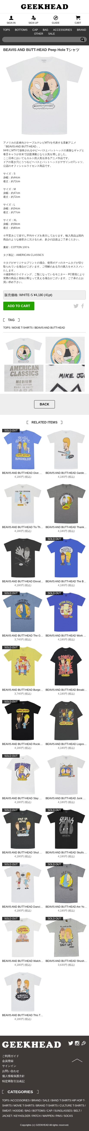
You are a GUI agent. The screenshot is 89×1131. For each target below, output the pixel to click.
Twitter (76, 312)
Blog (83, 1049)
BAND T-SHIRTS (61, 1100)
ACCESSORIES (62, 29)
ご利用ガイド (10, 1056)
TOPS (6, 29)
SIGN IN (11, 23)
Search (82, 45)
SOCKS (68, 1115)
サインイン (9, 1066)
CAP (35, 29)
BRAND (81, 29)
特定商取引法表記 (13, 1081)
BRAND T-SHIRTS (47, 1105)
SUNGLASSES (63, 1110)
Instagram (77, 1049)
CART (78, 23)
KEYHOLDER (22, 1115)
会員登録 (7, 1061)
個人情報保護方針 (13, 1076)
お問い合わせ (10, 1071)
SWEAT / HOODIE (12, 1110)
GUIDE (55, 23)
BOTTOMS (21, 29)
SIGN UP (33, 23)
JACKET (7, 1115)
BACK (44, 404)
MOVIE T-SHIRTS (22, 327)
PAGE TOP (76, 1070)
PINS (59, 1115)
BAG (45, 29)
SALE (51, 33)
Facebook (82, 312)
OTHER (38, 33)
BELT (77, 1110)
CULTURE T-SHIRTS (72, 1105)
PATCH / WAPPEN (43, 1115)
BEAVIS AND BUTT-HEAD (50, 327)
